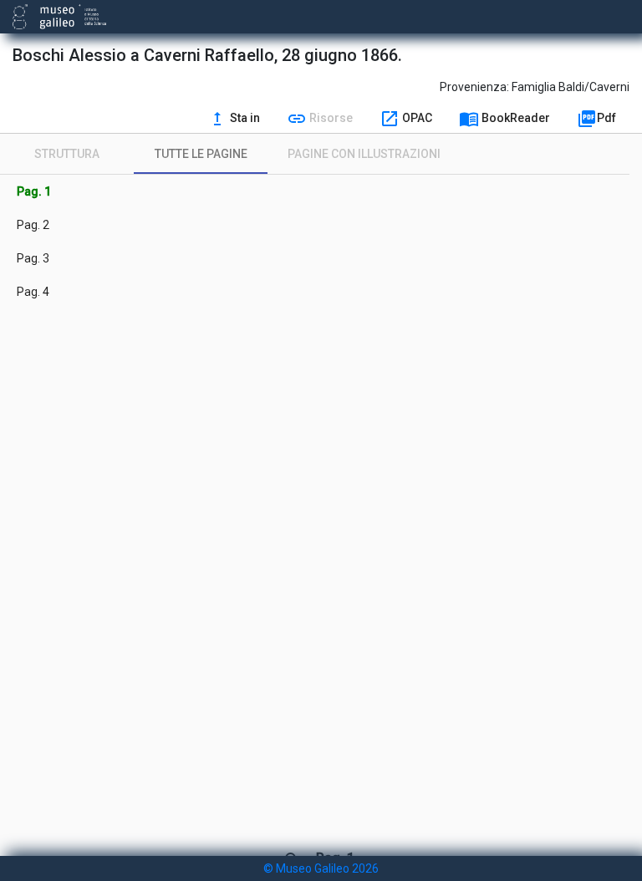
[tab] (67, 154)
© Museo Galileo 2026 (321, 868)
